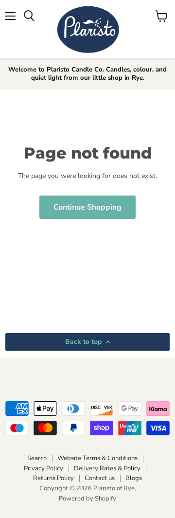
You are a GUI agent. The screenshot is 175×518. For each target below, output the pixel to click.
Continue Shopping (87, 207)
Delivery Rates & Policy (107, 468)
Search (37, 458)
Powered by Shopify (87, 498)
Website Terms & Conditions (97, 458)
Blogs (133, 478)
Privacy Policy (43, 468)
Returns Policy (53, 478)
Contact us (100, 478)
